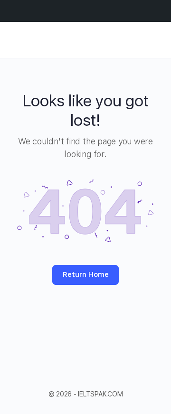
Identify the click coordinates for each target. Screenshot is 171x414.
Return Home (86, 274)
